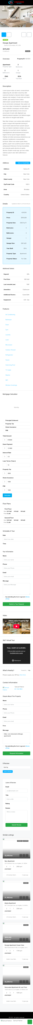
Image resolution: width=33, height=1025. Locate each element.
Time (4, 544)
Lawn (7, 340)
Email (4, 572)
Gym (7, 330)
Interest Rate (7, 452)
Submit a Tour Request (16, 604)
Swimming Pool (10, 365)
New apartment (9, 861)
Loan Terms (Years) (9, 461)
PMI (4, 486)
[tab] (4, 34)
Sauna (7, 360)
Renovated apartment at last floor (16, 987)
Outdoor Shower (11, 350)
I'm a (4, 726)
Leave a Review (8, 771)
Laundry (8, 335)
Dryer (7, 324)
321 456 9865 (18, 689)
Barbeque (9, 319)
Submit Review (16, 825)
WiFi (7, 380)
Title (7, 795)
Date (4, 535)
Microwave (9, 345)
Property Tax (7, 469)
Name (5, 556)
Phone (5, 564)
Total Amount (7, 436)
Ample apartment (10, 903)
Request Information (16, 753)
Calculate (7, 495)
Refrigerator (9, 355)
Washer (8, 375)
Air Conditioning (10, 314)
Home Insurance (8, 478)
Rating (8, 803)
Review (8, 808)
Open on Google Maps (23, 163)
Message (6, 581)
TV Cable (8, 370)
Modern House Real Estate (12, 959)
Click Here (23, 675)
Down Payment (7, 444)
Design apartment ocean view (14, 945)
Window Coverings (11, 385)
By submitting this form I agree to (18, 598)
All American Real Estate (12, 875)
